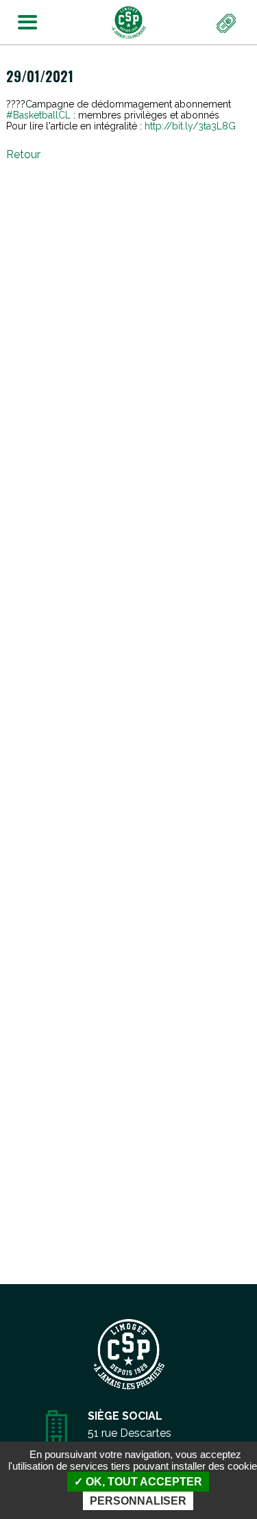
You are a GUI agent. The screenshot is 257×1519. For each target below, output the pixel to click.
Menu (23, 19)
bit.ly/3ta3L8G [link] (190, 126)
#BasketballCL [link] (38, 115)
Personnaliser (138, 1501)
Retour (23, 154)
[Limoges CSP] (129, 22)
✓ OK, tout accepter (138, 1481)
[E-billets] (227, 24)
